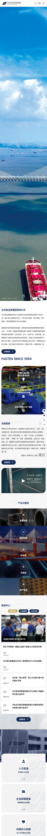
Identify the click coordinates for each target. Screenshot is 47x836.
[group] (23, 628)
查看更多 (7, 351)
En (36, 3)
